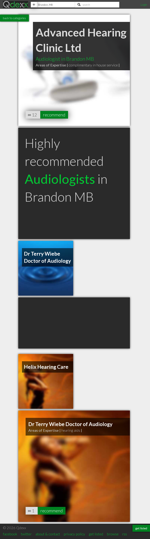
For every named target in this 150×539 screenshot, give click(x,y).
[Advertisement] (74, 323)
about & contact (47, 534)
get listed (96, 534)
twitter (26, 534)
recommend (54, 114)
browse (113, 534)
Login (143, 4)
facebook (10, 534)
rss (124, 534)
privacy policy (74, 534)
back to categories (14, 18)
